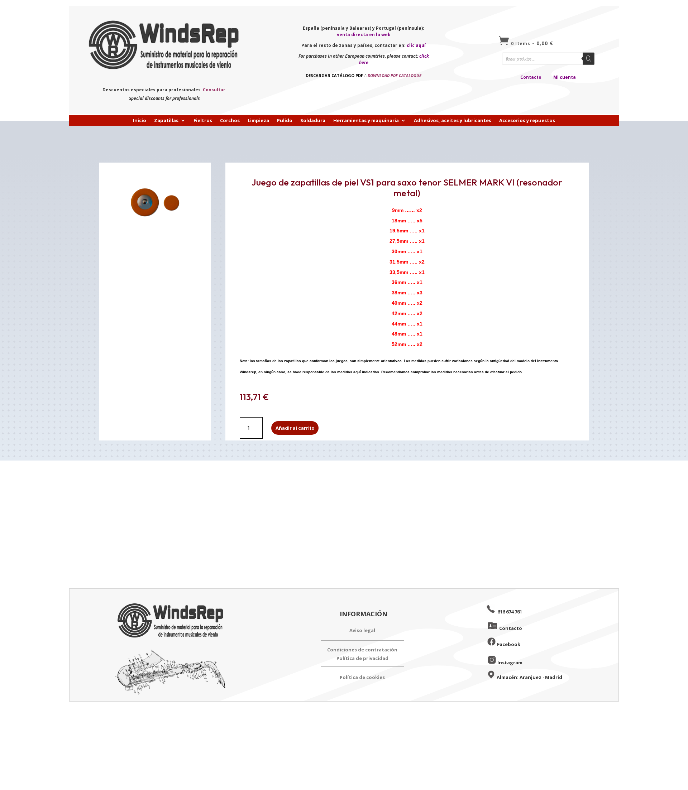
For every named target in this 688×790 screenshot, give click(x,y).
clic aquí (416, 45)
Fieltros (203, 121)
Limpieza (258, 121)
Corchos (230, 121)
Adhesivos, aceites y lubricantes (452, 121)
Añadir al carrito (295, 428)
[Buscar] (588, 59)
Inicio (139, 121)
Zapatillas (166, 121)
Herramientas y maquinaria (366, 121)
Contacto (530, 77)
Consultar (214, 90)
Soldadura (312, 121)
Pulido (284, 121)
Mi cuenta (564, 77)
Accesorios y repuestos (527, 121)
